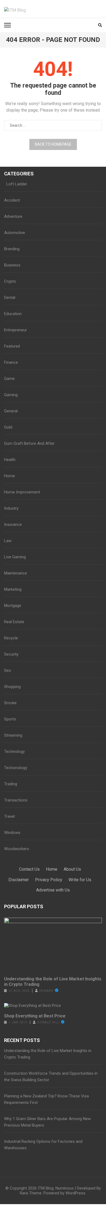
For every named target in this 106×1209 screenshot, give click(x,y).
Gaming (11, 394)
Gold (8, 427)
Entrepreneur (15, 330)
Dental (9, 297)
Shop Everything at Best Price (35, 1015)
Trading (10, 783)
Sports (10, 719)
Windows (12, 832)
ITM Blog (46, 1188)
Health (9, 459)
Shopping (12, 686)
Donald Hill (48, 1022)
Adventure (13, 216)
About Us (72, 869)
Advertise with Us (53, 890)
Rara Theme (31, 1193)
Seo (7, 670)
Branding (12, 248)
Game (9, 378)
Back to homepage (53, 144)
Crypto (10, 281)
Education (13, 313)
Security (11, 654)
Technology (14, 751)
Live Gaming (15, 557)
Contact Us (29, 869)
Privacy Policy (48, 879)
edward (46, 991)
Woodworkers (16, 848)
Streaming (13, 735)
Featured (12, 346)
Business (12, 265)
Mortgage (12, 605)
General (11, 411)
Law (7, 540)
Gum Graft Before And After (29, 443)
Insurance (13, 524)
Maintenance (15, 573)
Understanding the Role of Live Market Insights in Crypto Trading (52, 981)
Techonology (15, 767)
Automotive (14, 232)
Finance (11, 362)
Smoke (10, 702)
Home (9, 475)
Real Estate (14, 621)
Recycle (11, 638)
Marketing (12, 589)
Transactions (15, 800)
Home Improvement (22, 492)
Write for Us (79, 879)
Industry (11, 508)
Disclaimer (18, 879)
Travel (9, 816)
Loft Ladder (15, 184)
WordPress (75, 1193)
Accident (12, 200)
